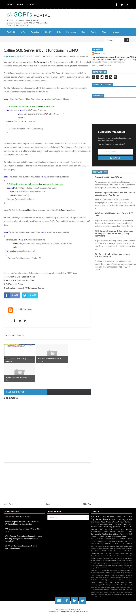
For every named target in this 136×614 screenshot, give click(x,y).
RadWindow (128, 575)
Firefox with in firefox (97, 565)
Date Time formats (116, 558)
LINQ (72, 56)
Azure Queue (109, 531)
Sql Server (96, 519)
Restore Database (122, 577)
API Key (100, 543)
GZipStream (108, 565)
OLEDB (113, 572)
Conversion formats (123, 556)
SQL (59, 32)
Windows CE (103, 594)
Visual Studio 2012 (97, 592)
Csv (131, 556)
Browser (121, 531)
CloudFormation (111, 556)
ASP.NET (11, 32)
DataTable (106, 558)
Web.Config (108, 527)
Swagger (100, 541)
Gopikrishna (99, 54)
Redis (100, 577)
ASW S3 (103, 529)
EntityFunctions (63, 210)
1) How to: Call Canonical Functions (19, 277)
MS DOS (98, 570)
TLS (99, 587)
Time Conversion (121, 587)
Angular (35, 32)
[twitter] (122, 4)
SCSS (130, 577)
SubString (94, 587)
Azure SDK (101, 551)
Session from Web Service (108, 582)
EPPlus (113, 560)
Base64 (107, 551)
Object (118, 572)
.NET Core (127, 517)
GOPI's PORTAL (75, 609)
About (20, 4)
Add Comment (35, 56)
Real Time (94, 577)
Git (113, 565)
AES (96, 543)
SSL (120, 580)
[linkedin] (127, 4)
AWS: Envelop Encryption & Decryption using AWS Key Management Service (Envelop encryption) (114, 233)
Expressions (106, 563)
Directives (99, 560)
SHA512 (115, 539)
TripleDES (106, 589)
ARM (105, 543)
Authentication (96, 531)
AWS (104, 32)
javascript (116, 527)
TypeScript (122, 589)
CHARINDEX (95, 553)
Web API (115, 522)
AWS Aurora (111, 543)
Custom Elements (96, 558)
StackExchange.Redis (98, 584)
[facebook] (118, 4)
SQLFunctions (82, 56)
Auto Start (129, 548)
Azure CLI (94, 551)
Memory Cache (114, 570)
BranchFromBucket (126, 551)
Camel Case (128, 553)
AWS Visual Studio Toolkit (124, 546)
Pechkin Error (99, 575)
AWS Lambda (126, 529)
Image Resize (95, 568)
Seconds (94, 582)
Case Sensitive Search (98, 556)
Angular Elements (96, 548)
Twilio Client (114, 589)
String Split (128, 584)
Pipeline (106, 575)
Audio (123, 548)
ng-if (124, 594)
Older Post (87, 504)
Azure (93, 32)
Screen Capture (127, 580)
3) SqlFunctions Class (13, 284)
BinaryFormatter (115, 551)
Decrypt (125, 558)
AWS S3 (112, 546)
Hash (130, 534)
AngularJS (106, 548)
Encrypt (112, 534)
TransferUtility (98, 589)
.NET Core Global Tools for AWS (114, 541)
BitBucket (94, 524)
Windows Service (113, 594)
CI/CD (101, 553)
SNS (102, 580)
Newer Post (8, 504)
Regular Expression (109, 577)
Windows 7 (94, 594)
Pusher (112, 575)
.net (104, 517)
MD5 (114, 536)
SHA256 (100, 539)
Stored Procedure (118, 584)
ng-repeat (129, 594)
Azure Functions (126, 522)
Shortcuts (124, 582)
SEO (130, 536)
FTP (131, 563)
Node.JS (129, 570)
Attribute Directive (115, 548)
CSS (83, 32)
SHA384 (108, 539)
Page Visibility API (126, 572)
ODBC (108, 572)
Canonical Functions (28, 210)
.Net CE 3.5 (128, 541)
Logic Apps (107, 536)
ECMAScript (106, 560)
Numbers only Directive (98, 572)
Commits (129, 531)
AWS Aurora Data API (122, 543)
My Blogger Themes (80, 611)
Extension (114, 563)
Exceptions (98, 563)
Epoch (119, 560)
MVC (22, 32)
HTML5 (124, 565)
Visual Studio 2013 (110, 592)
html (121, 594)
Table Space (111, 587)
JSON (102, 568)
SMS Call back (96, 580)
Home (9, 4)
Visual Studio (106, 522)
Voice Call (120, 592)
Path (92, 575)
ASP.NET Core (115, 519)
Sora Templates (63, 611)
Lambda (100, 536)
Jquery (93, 536)
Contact (31, 4)
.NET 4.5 (124, 527)
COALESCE (107, 553)
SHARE (15, 295)
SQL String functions (111, 580)
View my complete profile (101, 65)
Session (94, 527)
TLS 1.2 (103, 587)
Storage (108, 584)
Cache (122, 553)
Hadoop (115, 32)
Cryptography (96, 534)
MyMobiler (123, 570)
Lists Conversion (123, 568)
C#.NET (48, 32)
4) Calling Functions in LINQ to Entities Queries (24, 288)
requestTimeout (96, 597)
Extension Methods (123, 563)
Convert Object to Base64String (108, 177)
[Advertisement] (47, 483)
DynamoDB (106, 524)
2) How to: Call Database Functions (19, 280)
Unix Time (129, 589)
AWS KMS (114, 529)
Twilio (100, 527)
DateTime (105, 534)
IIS (112, 524)
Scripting (71, 32)
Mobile (118, 536)
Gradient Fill (118, 565)
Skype (130, 582)
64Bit (92, 543)
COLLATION (115, 553)
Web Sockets (128, 592)
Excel (123, 560)
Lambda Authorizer (111, 568)
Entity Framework (61, 56)
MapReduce (105, 570)
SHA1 (93, 539)
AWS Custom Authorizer (101, 546)
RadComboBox (119, 575)
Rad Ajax (125, 536)
